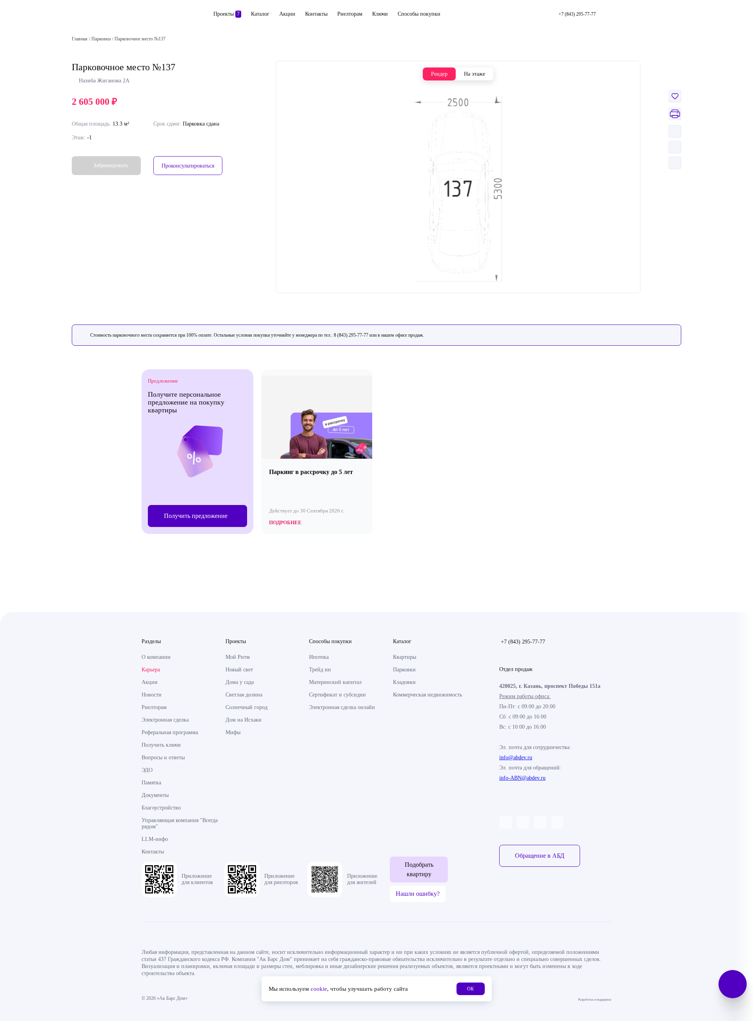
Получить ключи (161, 745)
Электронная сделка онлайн (342, 707)
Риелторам (349, 14)
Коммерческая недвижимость (427, 695)
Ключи (380, 14)
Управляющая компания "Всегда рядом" (180, 823)
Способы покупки (419, 14)
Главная (79, 39)
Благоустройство (161, 808)
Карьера (151, 670)
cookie (319, 989)
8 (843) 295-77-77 (351, 335)
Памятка (151, 783)
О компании (156, 657)
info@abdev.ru (515, 757)
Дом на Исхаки (244, 720)
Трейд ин (320, 670)
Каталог (260, 14)
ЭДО (147, 770)
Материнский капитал (335, 682)
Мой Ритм (238, 657)
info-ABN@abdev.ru (522, 778)
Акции (287, 14)
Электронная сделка (165, 720)
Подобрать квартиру (419, 869)
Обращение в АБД (539, 855)
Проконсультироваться (188, 166)
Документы (155, 795)
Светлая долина (244, 695)
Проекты (226, 14)
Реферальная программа (170, 732)
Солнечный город (246, 707)
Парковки (404, 670)
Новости (152, 695)
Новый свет (239, 670)
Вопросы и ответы (163, 757)
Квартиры (404, 657)
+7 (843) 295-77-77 (523, 642)
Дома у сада (240, 682)
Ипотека (319, 657)
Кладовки (404, 682)
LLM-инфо (155, 839)
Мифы (233, 732)
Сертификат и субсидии (337, 695)
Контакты (316, 14)
